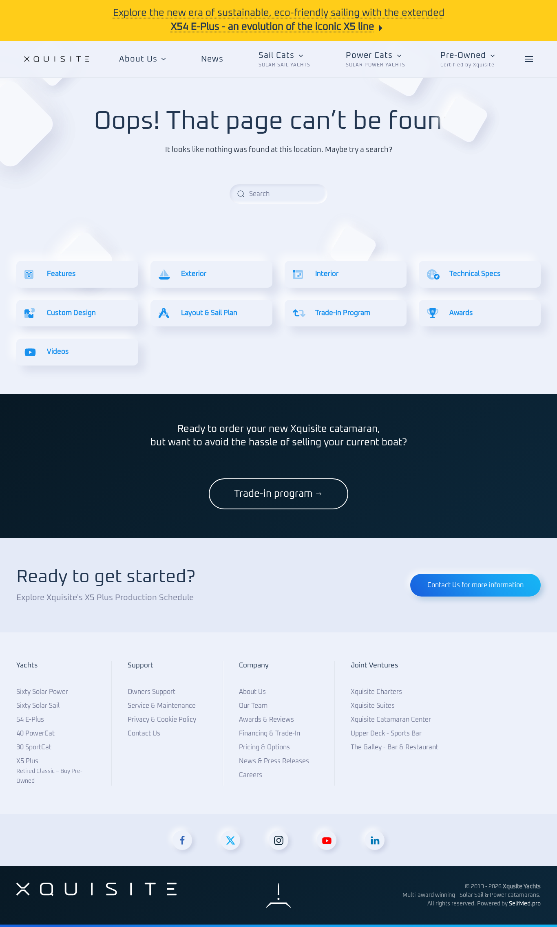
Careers (250, 775)
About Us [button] (138, 59)
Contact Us (144, 733)
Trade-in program (273, 494)
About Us (252, 692)
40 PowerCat (35, 733)
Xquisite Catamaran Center (391, 719)
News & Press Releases (274, 761)
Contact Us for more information (475, 585)
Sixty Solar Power (42, 692)
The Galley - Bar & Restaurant (394, 747)
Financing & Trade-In (269, 733)
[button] (284, 59)
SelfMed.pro (525, 904)
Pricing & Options (264, 747)
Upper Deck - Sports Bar (386, 733)
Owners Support (151, 692)
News (212, 59)
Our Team (253, 705)
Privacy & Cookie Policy (162, 719)
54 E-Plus (30, 719)
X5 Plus (49, 771)
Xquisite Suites (373, 705)
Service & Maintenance (162, 705)
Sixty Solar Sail (38, 705)
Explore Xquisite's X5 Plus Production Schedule (105, 598)
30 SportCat (33, 747)
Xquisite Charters (376, 692)
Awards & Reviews (266, 719)
